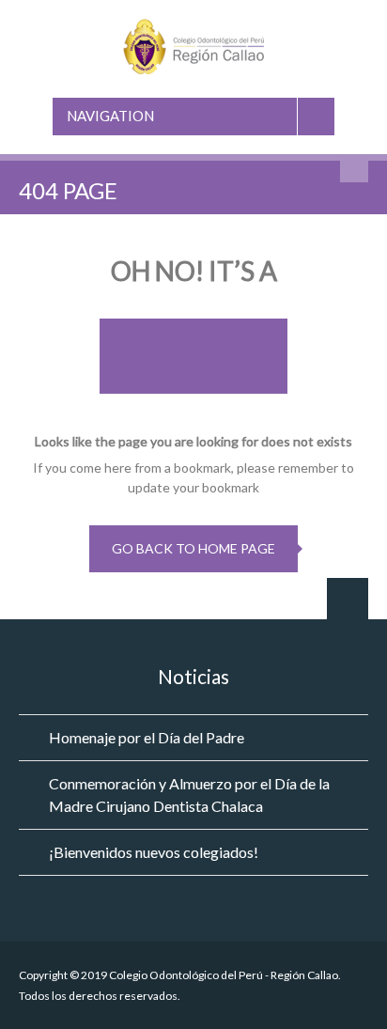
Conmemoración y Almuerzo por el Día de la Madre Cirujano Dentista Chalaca (189, 794)
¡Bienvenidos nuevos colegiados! (153, 852)
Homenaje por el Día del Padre (146, 737)
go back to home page (193, 548)
